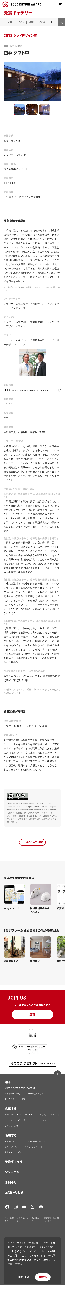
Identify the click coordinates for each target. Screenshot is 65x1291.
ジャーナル (12, 1172)
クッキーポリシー (43, 1260)
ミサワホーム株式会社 (16, 155)
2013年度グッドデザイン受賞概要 (22, 197)
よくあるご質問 (11, 1126)
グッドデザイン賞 (12, 1094)
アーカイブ (9, 1099)
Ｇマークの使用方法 (32, 1141)
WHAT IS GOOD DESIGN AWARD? (20, 1088)
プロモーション (31, 1147)
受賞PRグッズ (11, 1147)
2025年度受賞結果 (35, 1094)
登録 (32, 1014)
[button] (19, 109)
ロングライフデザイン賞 (15, 1120)
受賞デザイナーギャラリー (16, 1152)
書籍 (24, 1099)
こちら (49, 819)
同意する (43, 1277)
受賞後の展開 (10, 1141)
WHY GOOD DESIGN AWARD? (18, 1115)
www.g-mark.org (50, 810)
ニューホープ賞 (39, 1120)
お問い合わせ (14, 1193)
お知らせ (11, 1182)
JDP (20, 804)
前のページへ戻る (34, 842)
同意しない (23, 1277)
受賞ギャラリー (15, 1162)
